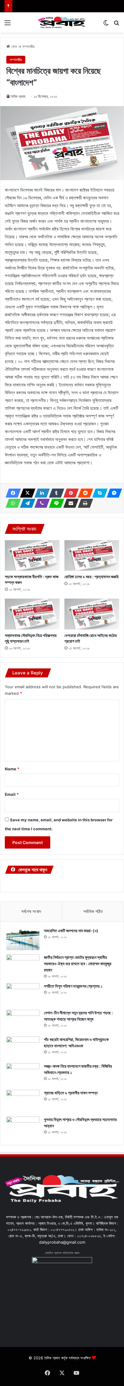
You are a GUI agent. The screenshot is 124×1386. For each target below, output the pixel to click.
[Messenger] (113, 493)
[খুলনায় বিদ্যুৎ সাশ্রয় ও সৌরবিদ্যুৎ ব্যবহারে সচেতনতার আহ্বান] (22, 1128)
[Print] (84, 503)
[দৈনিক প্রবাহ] (62, 22)
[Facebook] (11, 493)
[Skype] (98, 493)
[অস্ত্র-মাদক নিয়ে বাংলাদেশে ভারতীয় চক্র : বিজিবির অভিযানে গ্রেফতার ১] (22, 1074)
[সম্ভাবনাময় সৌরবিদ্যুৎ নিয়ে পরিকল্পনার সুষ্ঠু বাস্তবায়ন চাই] (32, 614)
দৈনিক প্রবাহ (18, 96)
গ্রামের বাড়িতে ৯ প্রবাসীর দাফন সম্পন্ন (71, 1092)
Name (12, 768)
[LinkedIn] (40, 493)
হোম (13, 46)
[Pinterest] (69, 493)
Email (12, 794)
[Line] (55, 503)
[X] (26, 493)
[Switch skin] (106, 24)
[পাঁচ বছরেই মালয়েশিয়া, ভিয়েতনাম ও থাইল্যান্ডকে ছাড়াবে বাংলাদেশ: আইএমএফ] (22, 1048)
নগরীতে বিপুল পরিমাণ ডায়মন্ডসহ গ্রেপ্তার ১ (73, 986)
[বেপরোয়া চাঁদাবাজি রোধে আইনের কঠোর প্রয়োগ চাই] (91, 614)
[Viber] (40, 503)
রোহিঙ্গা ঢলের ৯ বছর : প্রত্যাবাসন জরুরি (91, 576)
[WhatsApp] (11, 503)
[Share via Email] (69, 503)
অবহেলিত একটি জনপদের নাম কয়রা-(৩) (71, 930)
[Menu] (8, 24)
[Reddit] (84, 493)
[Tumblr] (55, 493)
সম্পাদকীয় (28, 46)
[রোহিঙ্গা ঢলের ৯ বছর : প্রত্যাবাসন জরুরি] (91, 555)
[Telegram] (26, 503)
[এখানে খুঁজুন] (116, 24)
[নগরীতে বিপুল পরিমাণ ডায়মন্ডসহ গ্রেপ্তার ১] (22, 994)
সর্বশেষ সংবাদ (31, 911)
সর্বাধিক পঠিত (93, 911)
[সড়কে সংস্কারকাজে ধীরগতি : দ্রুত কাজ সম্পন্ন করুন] (32, 555)
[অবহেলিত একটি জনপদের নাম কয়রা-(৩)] (22, 939)
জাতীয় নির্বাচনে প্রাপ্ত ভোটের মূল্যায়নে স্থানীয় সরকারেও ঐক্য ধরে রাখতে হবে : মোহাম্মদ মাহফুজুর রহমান (77, 963)
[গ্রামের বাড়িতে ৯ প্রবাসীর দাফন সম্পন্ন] (22, 1101)
